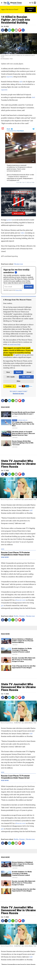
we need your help (13, 344)
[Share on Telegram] (9, 30)
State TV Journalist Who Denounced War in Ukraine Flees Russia (18, 463)
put (2, 605)
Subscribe (28, 286)
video (23, 233)
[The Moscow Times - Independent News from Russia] (12, 3)
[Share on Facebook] (2, 30)
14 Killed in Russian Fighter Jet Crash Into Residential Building (15, 19)
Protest (22, 616)
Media (16, 616)
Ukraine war (18, 264)
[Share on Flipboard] (19, 30)
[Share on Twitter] (6, 30)
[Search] (32, 3)
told (31, 510)
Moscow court (21, 600)
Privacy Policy (18, 290)
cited (33, 97)
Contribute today (30, 9)
